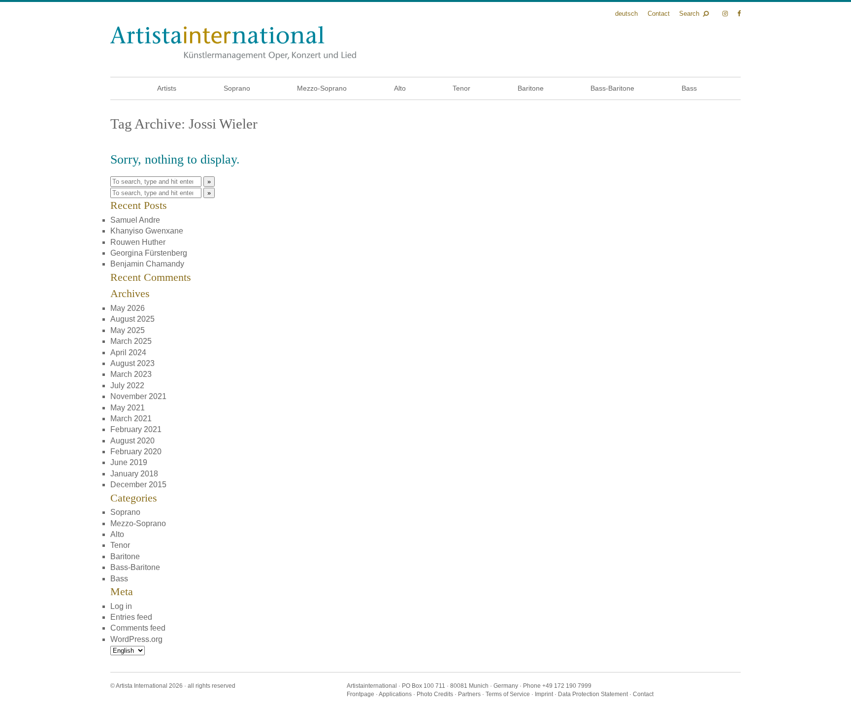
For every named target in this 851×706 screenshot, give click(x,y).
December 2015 (138, 484)
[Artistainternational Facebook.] (739, 13)
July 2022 (127, 385)
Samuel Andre (135, 220)
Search (689, 13)
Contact (659, 13)
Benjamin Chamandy (147, 264)
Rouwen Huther (137, 242)
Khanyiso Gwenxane (146, 231)
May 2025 (127, 330)
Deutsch (626, 13)
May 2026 (127, 308)
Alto (400, 88)
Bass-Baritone (612, 88)
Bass (689, 88)
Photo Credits (435, 694)
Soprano (237, 88)
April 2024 (128, 352)
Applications (395, 694)
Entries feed (131, 617)
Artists (166, 88)
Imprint (544, 694)
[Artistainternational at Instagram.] (726, 13)
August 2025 (132, 319)
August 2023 (132, 363)
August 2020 (132, 441)
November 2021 (138, 396)
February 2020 (136, 451)
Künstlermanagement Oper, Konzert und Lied (233, 43)
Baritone (531, 88)
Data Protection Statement (593, 694)
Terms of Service (508, 694)
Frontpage (360, 694)
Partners (469, 694)
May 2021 (127, 407)
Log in (121, 606)
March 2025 (131, 341)
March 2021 (131, 418)
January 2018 (134, 474)
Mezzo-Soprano (322, 88)
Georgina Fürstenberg (148, 253)
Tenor (461, 88)
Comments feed (137, 628)
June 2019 (128, 462)
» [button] (209, 181)
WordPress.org (136, 639)
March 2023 (131, 374)
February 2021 (136, 429)
